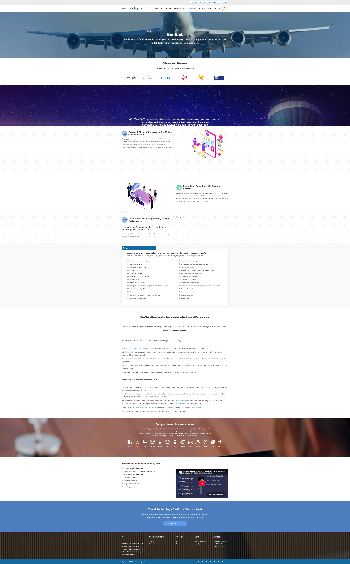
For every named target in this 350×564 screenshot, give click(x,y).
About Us (151, 541)
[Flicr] (214, 561)
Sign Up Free (175, 523)
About (162, 8)
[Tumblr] (206, 561)
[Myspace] (222, 561)
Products (168, 8)
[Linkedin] (226, 561)
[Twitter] (202, 561)
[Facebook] (198, 561)
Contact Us (152, 544)
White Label (177, 8)
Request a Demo (205, 2)
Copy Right (198, 544)
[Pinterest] (210, 561)
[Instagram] (218, 561)
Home (156, 8)
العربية (225, 2)
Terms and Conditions (201, 541)
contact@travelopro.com (220, 541)
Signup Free (216, 2)
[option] (131, 77)
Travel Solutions (192, 8)
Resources (202, 8)
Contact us (217, 8)
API (184, 8)
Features (194, 2)
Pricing (209, 8)
